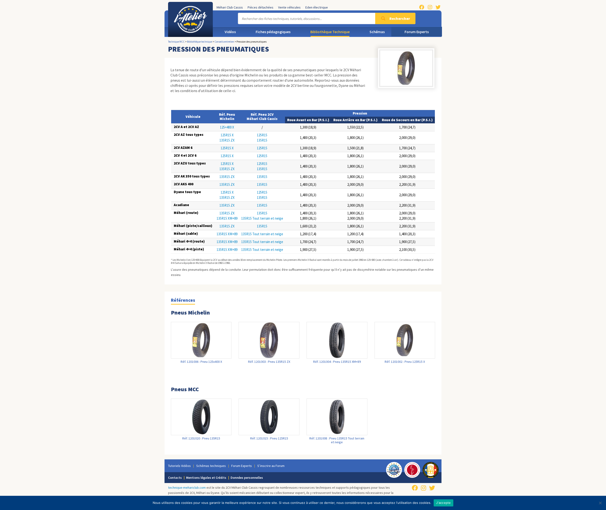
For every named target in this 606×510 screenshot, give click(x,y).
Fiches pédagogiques (273, 31)
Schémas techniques (211, 466)
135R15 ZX (227, 140)
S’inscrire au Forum (271, 466)
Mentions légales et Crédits (206, 477)
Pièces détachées (260, 7)
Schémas (377, 31)
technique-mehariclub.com (187, 487)
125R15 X (227, 135)
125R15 (262, 135)
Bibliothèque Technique (330, 31)
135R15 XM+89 (227, 218)
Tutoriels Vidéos (179, 466)
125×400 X (227, 127)
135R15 (262, 140)
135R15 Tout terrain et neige (262, 218)
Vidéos (230, 31)
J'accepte (443, 503)
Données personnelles (247, 477)
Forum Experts (417, 31)
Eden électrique (316, 7)
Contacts (175, 477)
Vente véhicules (289, 7)
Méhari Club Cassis (230, 7)
